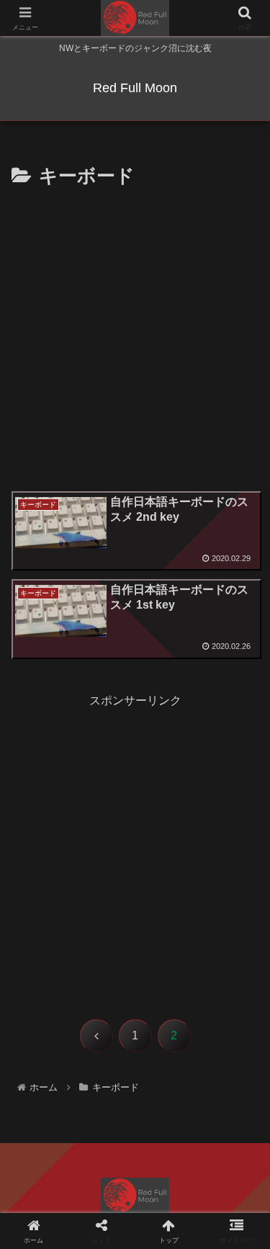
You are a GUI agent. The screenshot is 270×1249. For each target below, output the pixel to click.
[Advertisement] (135, 335)
